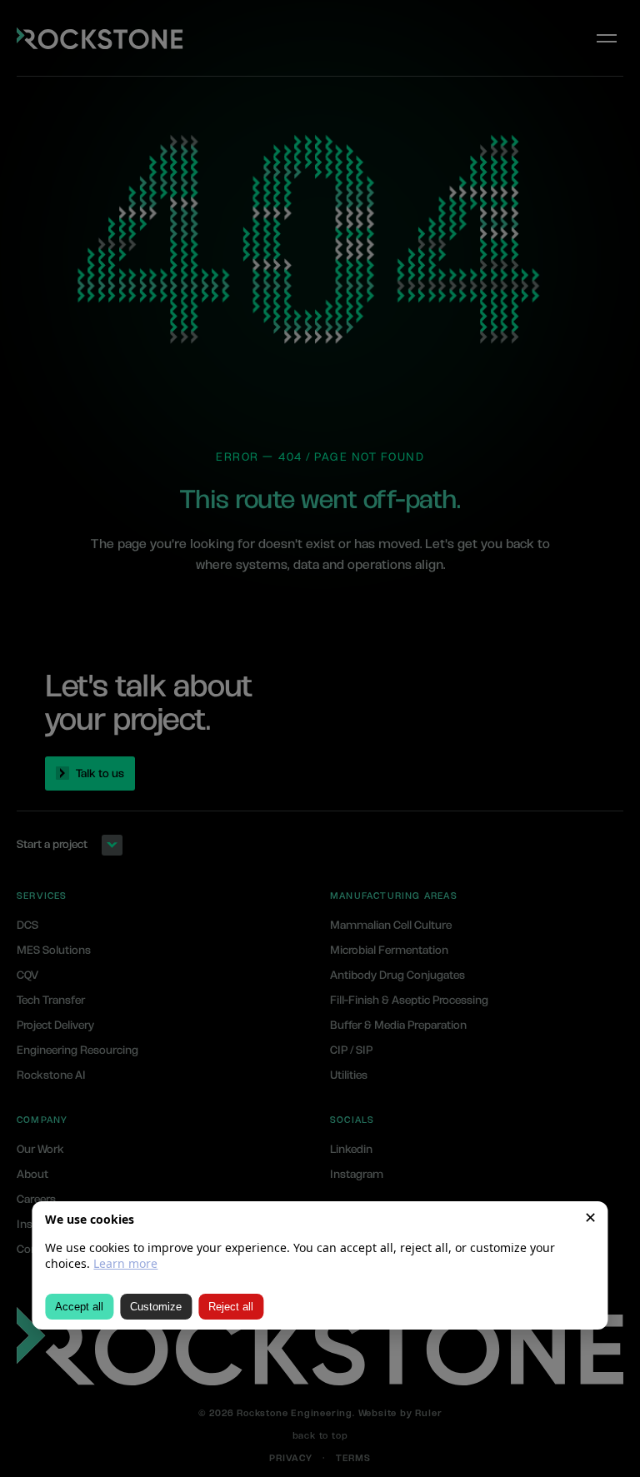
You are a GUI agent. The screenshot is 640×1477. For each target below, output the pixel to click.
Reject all (230, 1306)
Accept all (79, 1306)
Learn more (125, 1263)
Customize (156, 1306)
